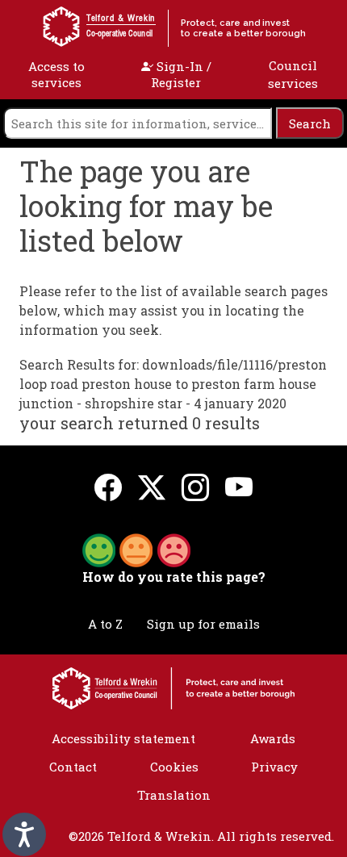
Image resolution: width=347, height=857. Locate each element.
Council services (293, 74)
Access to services (56, 74)
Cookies (174, 767)
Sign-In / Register (181, 74)
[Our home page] (173, 687)
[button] (136, 549)
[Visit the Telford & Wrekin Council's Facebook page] (108, 486)
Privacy (274, 767)
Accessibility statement (123, 738)
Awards (272, 738)
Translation (174, 795)
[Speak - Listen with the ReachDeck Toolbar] (24, 834)
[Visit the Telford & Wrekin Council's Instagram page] (195, 486)
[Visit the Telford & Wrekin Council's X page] (152, 486)
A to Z (105, 624)
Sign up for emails (203, 624)
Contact (73, 767)
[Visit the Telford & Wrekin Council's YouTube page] (239, 486)
